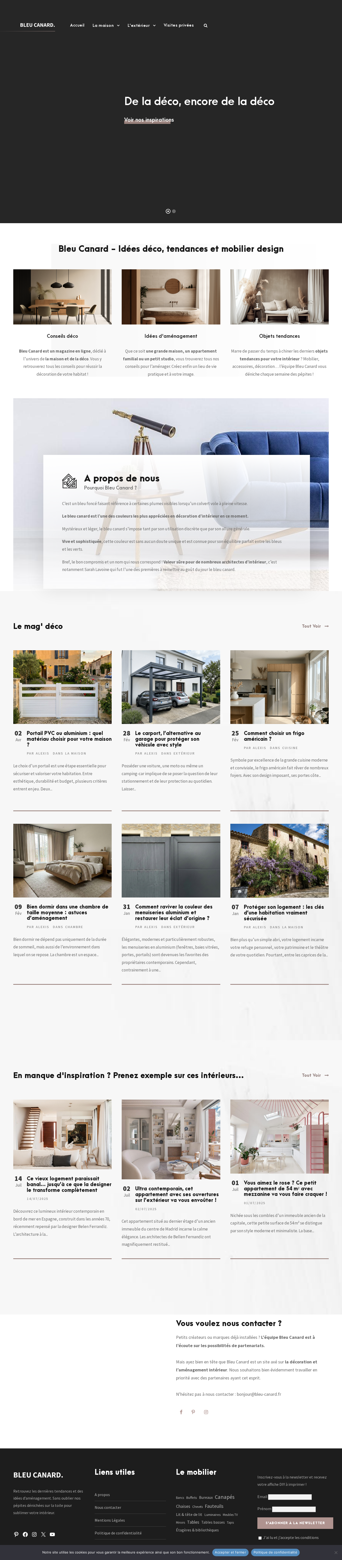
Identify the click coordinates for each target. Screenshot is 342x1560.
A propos (102, 1494)
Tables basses (213, 1522)
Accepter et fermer (230, 1552)
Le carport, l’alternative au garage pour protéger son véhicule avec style (168, 739)
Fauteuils (214, 1506)
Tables (193, 1522)
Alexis (42, 753)
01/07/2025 (254, 1203)
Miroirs (180, 1522)
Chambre (74, 927)
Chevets (197, 1507)
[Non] (335, 1552)
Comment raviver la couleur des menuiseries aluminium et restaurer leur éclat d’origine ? (174, 912)
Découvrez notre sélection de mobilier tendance (171, 125)
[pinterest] (193, 1412)
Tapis (230, 1522)
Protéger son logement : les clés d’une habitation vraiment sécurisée (284, 913)
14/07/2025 (37, 1198)
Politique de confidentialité (118, 1532)
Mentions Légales (110, 1520)
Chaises (183, 1506)
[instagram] (206, 1412)
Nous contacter (108, 1507)
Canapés (225, 1496)
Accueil (77, 25)
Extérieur (184, 753)
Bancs (180, 1498)
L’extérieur (139, 25)
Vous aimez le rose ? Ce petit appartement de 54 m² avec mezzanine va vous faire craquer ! (285, 1188)
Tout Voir (311, 626)
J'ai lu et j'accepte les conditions (291, 1537)
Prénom (264, 1508)
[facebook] (181, 1412)
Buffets (191, 1497)
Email (262, 1496)
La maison (103, 25)
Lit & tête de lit (189, 1514)
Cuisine (290, 748)
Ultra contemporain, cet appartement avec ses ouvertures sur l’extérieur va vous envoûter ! (177, 1194)
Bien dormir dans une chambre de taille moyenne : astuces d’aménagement (67, 912)
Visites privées (179, 25)
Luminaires (212, 1514)
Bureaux (206, 1497)
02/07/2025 (146, 1209)
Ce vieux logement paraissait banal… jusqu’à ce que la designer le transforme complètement (69, 1184)
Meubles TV (230, 1515)
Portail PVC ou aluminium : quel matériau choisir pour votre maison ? (69, 739)
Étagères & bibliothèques (197, 1530)
